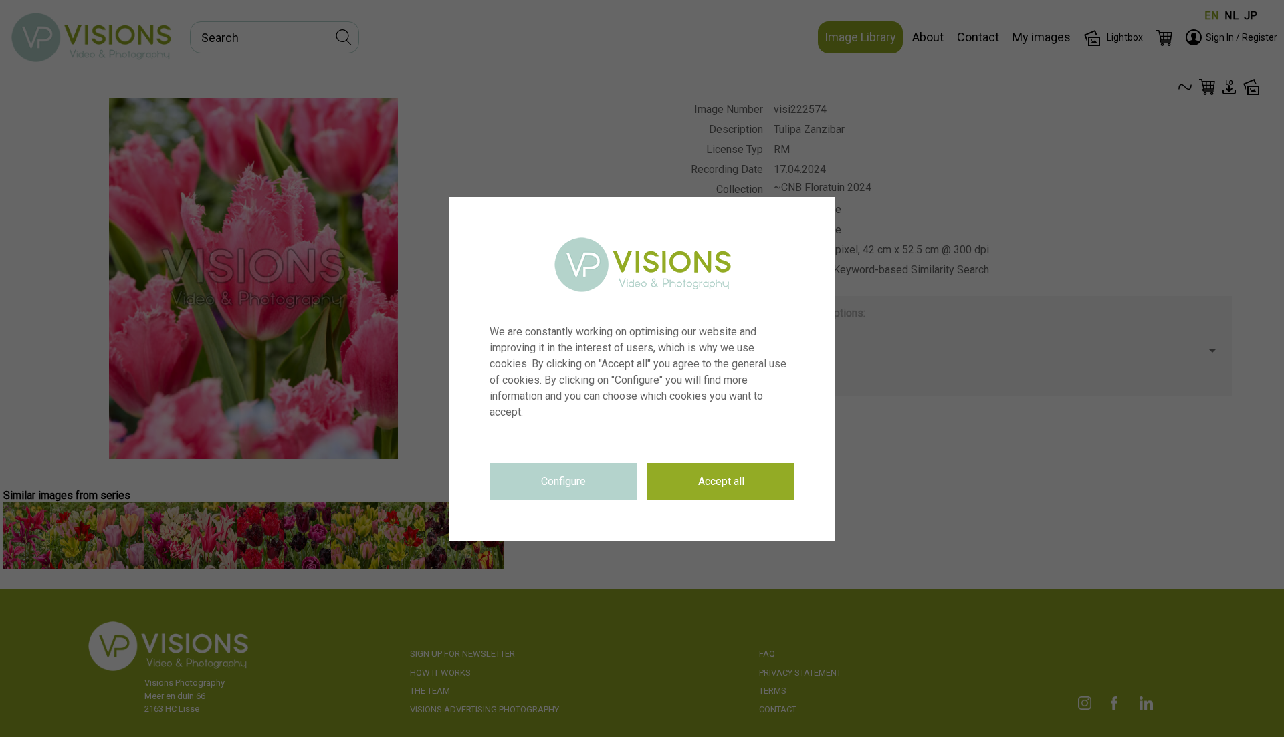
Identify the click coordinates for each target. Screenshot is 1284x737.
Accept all (721, 481)
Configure (563, 481)
